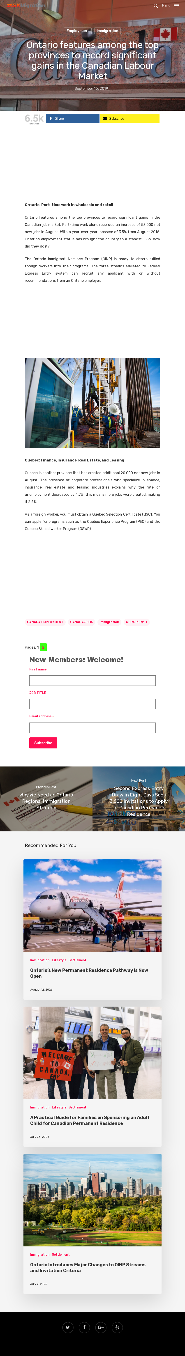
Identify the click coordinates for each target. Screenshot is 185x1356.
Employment (78, 31)
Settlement (77, 960)
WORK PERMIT (137, 622)
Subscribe (43, 743)
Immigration (107, 31)
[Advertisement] (92, 168)
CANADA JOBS (81, 622)
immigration (109, 622)
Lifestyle (59, 960)
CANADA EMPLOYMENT (45, 622)
